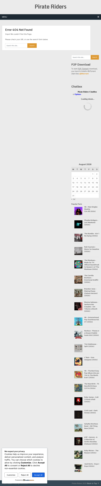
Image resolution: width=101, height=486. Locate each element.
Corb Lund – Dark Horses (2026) (91, 411)
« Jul (73, 199)
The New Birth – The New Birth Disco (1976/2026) (92, 386)
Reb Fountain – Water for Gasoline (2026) (91, 249)
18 (77, 187)
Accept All (38, 475)
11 (77, 183)
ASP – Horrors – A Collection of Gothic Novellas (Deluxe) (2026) (91, 440)
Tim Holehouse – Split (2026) (90, 345)
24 (73, 191)
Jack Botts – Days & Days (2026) (92, 465)
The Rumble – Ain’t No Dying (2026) (91, 234)
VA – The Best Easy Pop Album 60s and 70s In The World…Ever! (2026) (91, 374)
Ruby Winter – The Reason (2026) (91, 451)
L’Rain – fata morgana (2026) (91, 358)
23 (97, 187)
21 (89, 187)
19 (81, 187)
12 (81, 183)
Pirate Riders (50, 6)
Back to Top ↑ (93, 483)
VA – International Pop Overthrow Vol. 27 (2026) (91, 319)
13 (85, 183)
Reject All (24, 475)
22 (93, 187)
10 (73, 183)
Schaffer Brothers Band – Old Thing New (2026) (91, 426)
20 (85, 187)
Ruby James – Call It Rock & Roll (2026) (91, 399)
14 (89, 183)
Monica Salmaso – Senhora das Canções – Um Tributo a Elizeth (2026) (91, 306)
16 (97, 183)
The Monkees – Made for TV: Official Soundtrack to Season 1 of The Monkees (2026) (91, 265)
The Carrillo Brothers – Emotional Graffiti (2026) (91, 278)
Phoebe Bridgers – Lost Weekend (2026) (91, 222)
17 (73, 187)
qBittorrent (84, 74)
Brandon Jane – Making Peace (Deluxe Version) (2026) (91, 292)
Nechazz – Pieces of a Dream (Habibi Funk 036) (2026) (91, 333)
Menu (4, 17)
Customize (11, 475)
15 (93, 183)
